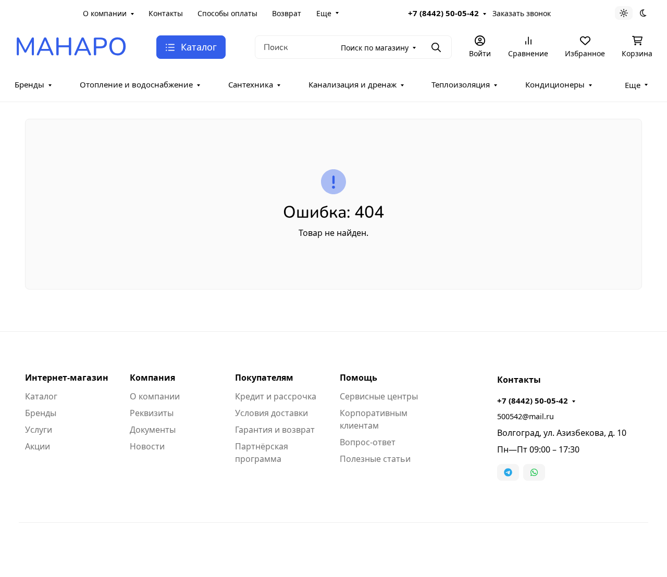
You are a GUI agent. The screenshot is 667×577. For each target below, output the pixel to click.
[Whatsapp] (534, 472)
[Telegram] (508, 472)
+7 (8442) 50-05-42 (443, 13)
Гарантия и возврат (275, 429)
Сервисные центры (379, 396)
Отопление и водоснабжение (136, 84)
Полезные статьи (375, 459)
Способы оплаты (227, 13)
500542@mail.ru (525, 416)
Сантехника (250, 84)
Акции (37, 446)
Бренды (29, 84)
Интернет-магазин (66, 377)
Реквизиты (152, 413)
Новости (147, 446)
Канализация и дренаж (352, 84)
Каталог (41, 396)
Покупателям (264, 377)
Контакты (166, 13)
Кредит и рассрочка (275, 396)
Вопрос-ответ (368, 442)
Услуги (38, 429)
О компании (105, 13)
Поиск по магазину (375, 48)
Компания (152, 377)
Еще (323, 13)
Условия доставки (271, 413)
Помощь (358, 377)
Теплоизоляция (460, 84)
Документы (153, 429)
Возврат (286, 13)
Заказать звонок (521, 13)
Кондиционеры (555, 84)
